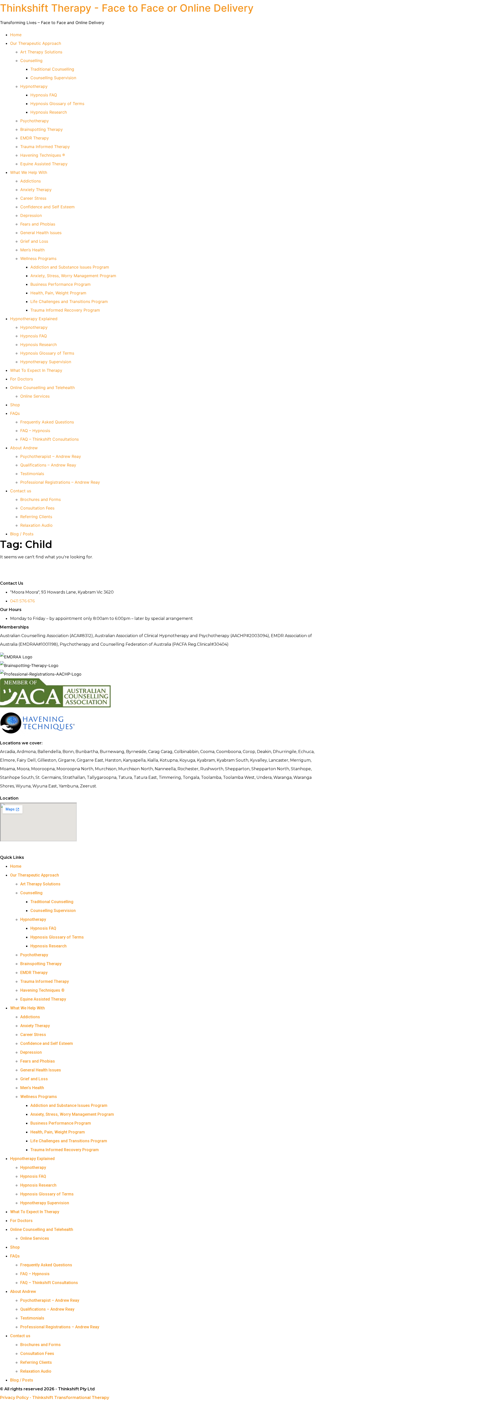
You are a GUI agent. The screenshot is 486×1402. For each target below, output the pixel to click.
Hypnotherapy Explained (33, 318)
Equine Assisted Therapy (44, 163)
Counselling (31, 60)
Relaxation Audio (36, 525)
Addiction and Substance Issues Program (69, 267)
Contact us (20, 490)
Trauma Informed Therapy (45, 146)
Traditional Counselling (52, 69)
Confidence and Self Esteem (47, 206)
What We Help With (28, 172)
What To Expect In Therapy (36, 370)
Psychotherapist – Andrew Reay (50, 456)
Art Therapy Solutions (41, 51)
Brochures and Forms (40, 499)
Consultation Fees (37, 508)
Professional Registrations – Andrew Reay (60, 482)
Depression (31, 215)
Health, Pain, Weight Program (58, 292)
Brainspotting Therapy (41, 129)
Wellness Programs (38, 258)
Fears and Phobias (37, 224)
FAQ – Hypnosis (35, 430)
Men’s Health (32, 249)
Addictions (30, 181)
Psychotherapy (34, 120)
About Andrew (24, 447)
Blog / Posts (21, 533)
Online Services (35, 396)
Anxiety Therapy (36, 189)
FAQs (15, 413)
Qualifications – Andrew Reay (48, 465)
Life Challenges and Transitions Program (69, 301)
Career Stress (33, 198)
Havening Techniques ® (42, 155)
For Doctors (21, 378)
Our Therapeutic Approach (35, 43)
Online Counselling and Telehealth (42, 387)
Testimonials (32, 473)
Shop (15, 404)
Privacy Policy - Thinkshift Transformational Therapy (54, 1397)
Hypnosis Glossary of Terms (57, 103)
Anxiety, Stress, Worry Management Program (73, 275)
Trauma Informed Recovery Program (65, 310)
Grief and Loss (34, 241)
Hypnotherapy (34, 86)
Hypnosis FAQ (43, 94)
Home (16, 34)
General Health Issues (41, 232)
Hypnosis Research (48, 112)
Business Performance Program (60, 284)
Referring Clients (36, 516)
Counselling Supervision (53, 77)
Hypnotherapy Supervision (45, 361)
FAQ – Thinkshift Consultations (49, 439)
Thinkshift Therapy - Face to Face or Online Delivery (127, 8)
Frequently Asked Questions (47, 421)
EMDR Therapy (34, 137)
